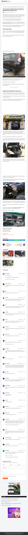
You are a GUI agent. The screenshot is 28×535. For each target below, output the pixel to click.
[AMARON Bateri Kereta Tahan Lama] (8, 263)
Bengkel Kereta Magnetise (10, 234)
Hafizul (6, 319)
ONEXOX (13, 202)
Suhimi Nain (7, 326)
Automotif (12, 12)
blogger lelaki (7, 412)
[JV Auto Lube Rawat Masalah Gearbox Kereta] (8, 254)
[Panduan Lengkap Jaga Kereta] (14, 88)
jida (5, 304)
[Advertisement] (14, 44)
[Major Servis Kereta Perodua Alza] (20, 254)
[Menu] (26, 1)
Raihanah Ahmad (7, 385)
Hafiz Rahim (7, 406)
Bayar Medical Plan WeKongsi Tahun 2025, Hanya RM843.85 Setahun (10, 498)
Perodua (15, 22)
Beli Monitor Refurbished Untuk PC (5, 501)
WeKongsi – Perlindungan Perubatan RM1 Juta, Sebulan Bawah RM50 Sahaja (11, 503)
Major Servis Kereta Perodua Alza (19, 257)
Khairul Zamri (7, 334)
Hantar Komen (5, 478)
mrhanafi (6, 297)
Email (11, 464)
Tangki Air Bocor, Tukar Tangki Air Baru (6, 505)
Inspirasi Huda (7, 363)
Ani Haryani (6, 371)
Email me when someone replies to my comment (10, 476)
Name (4, 464)
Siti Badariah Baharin (8, 437)
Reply (24, 273)
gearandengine (7, 273)
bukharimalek (7, 450)
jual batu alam (7, 392)
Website (19, 464)
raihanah (6, 400)
